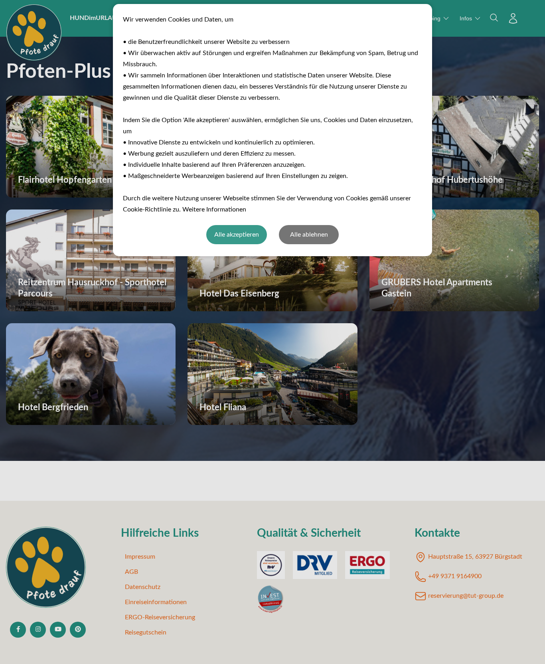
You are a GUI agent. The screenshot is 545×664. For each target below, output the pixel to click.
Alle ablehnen (309, 234)
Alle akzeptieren (236, 234)
